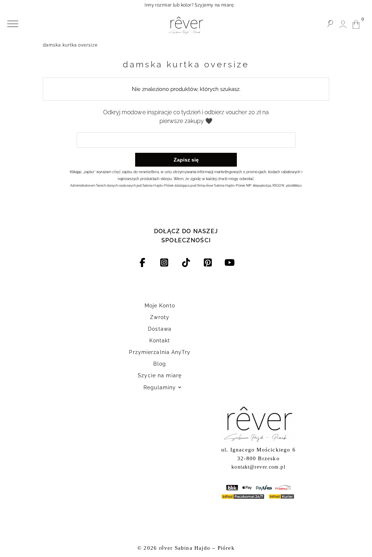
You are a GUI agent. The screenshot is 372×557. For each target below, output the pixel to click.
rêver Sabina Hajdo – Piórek (197, 548)
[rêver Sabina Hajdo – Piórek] (186, 25)
